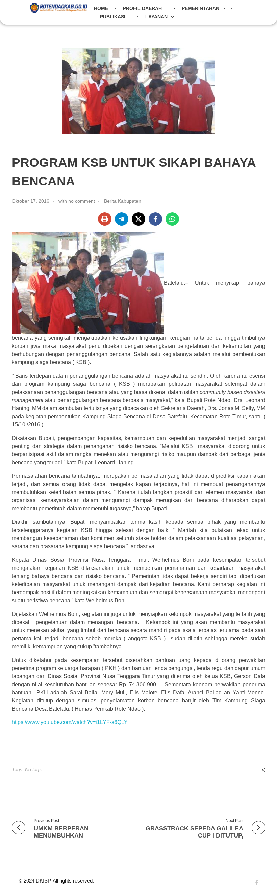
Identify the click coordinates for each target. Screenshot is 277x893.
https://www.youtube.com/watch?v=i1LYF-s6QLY (70, 722)
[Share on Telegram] (121, 219)
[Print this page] (104, 219)
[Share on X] (138, 219)
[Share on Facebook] (155, 219)
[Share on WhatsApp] (172, 219)
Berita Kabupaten (122, 201)
